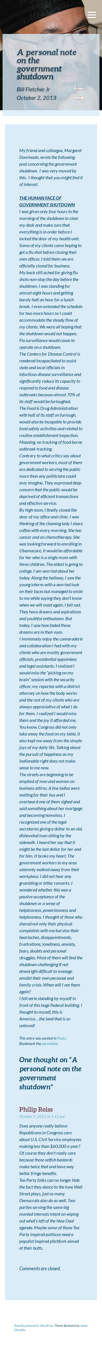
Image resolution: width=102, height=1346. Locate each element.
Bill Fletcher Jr (33, 89)
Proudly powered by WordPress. (34, 1325)
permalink (50, 1043)
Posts (61, 1038)
